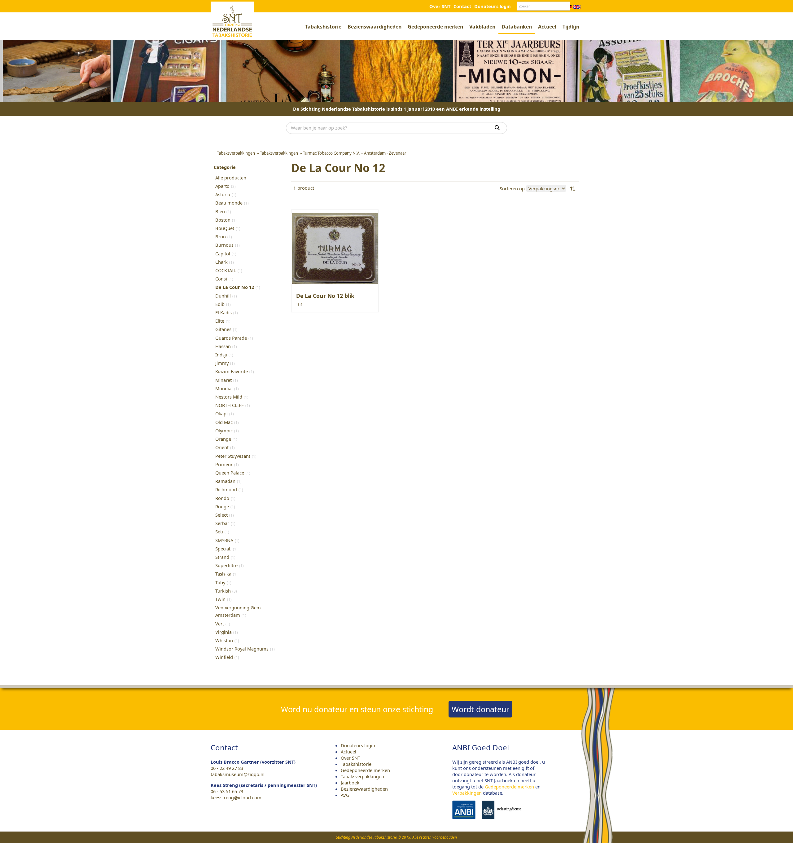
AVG (345, 795)
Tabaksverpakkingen (362, 776)
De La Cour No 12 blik (325, 295)
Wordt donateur (480, 709)
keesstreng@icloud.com (236, 797)
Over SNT (439, 6)
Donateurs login (492, 6)
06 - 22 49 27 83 (227, 768)
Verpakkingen (467, 793)
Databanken (517, 26)
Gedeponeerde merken (435, 26)
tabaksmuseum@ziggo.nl (238, 774)
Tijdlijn (571, 26)
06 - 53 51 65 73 (227, 791)
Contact (462, 6)
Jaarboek (350, 782)
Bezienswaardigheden (374, 26)
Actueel (547, 26)
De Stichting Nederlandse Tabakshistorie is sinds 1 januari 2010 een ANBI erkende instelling (396, 109)
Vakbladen (482, 26)
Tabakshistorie (323, 26)
